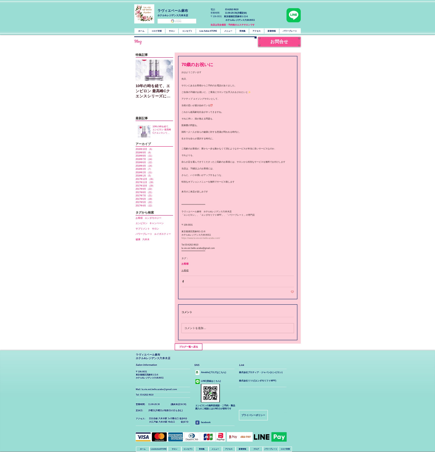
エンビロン (141, 223)
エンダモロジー (153, 218)
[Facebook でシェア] (183, 281)
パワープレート (144, 234)
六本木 (146, 239)
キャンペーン (157, 223)
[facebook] (197, 422)
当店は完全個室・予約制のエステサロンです (233, 24)
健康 (138, 239)
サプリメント (143, 228)
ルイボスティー (162, 234)
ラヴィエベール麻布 (173, 10)
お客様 (139, 218)
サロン (155, 228)
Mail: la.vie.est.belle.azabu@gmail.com (156, 389)
